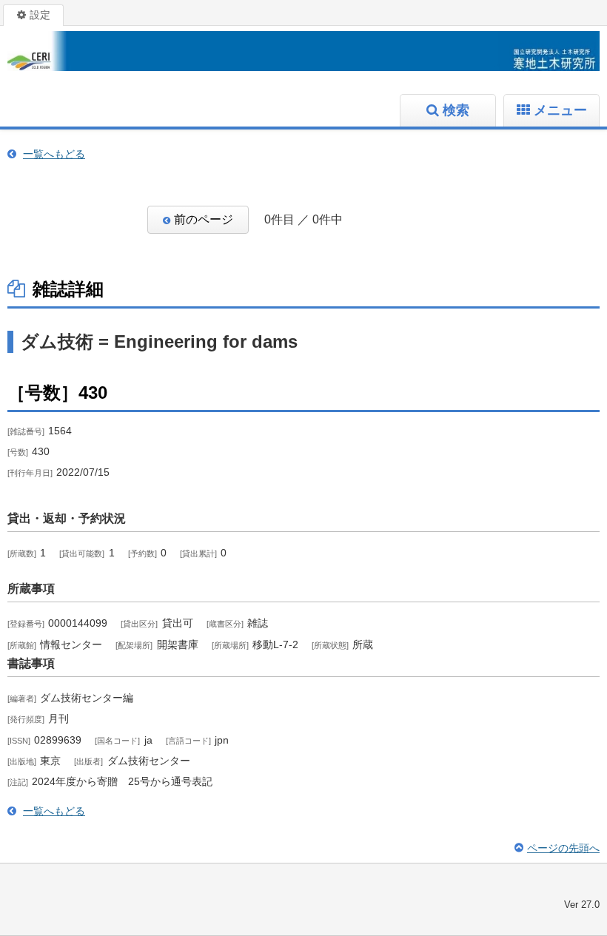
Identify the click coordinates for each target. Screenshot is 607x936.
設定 (40, 15)
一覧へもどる (54, 154)
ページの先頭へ (563, 848)
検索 (456, 110)
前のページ (203, 219)
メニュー (560, 110)
